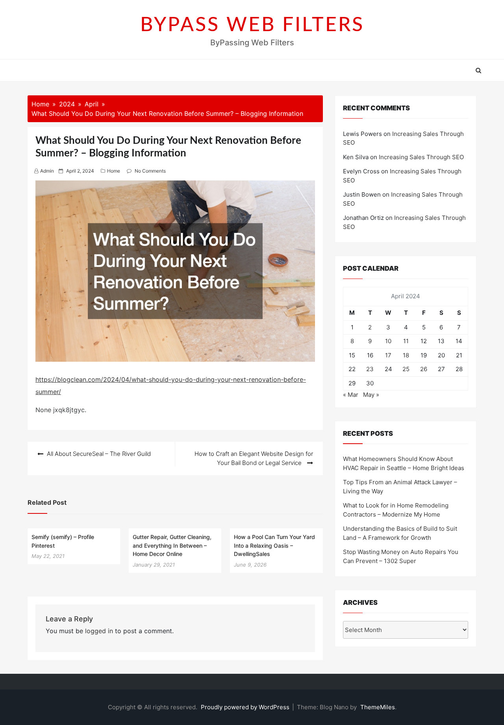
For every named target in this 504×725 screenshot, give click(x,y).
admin (47, 171)
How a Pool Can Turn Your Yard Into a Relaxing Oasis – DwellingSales (274, 545)
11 (406, 341)
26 (423, 369)
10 (388, 341)
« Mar (350, 394)
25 (406, 369)
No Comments (150, 171)
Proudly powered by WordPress (246, 707)
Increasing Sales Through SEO (421, 157)
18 (406, 355)
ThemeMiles (377, 707)
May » (371, 394)
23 (370, 369)
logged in (99, 631)
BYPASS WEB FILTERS (252, 25)
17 (388, 355)
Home (113, 171)
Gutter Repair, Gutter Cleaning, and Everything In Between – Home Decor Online (172, 545)
